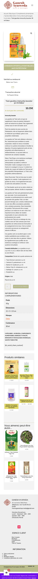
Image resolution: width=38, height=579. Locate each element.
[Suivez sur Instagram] (19, 526)
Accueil (6, 13)
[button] (31, 33)
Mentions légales (9, 556)
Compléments (16, 540)
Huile (13, 541)
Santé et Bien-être (10, 16)
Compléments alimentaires (24, 13)
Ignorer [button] (34, 578)
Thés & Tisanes (16, 543)
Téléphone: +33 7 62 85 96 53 (21, 504)
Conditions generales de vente (13, 558)
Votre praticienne (9, 553)
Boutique (12, 13)
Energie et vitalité (21, 335)
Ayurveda (17, 333)
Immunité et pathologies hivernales (17, 338)
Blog (5, 555)
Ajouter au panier (21, 286)
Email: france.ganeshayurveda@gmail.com (23, 507)
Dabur (8, 319)
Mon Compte (16, 537)
